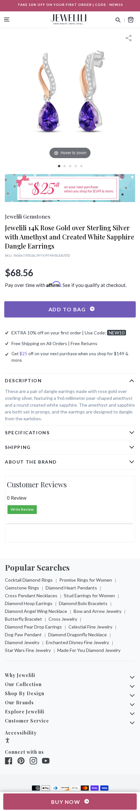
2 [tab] (64, 166)
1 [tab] (59, 166)
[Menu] (7, 19)
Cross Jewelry (63, 619)
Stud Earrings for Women (89, 595)
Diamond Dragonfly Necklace (77, 634)
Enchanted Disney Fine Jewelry (77, 642)
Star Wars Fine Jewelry (28, 650)
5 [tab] (81, 166)
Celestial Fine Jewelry (90, 626)
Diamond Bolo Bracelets (83, 603)
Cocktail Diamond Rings (29, 580)
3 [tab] (70, 166)
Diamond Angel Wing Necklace (36, 611)
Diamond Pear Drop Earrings (33, 626)
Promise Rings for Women (85, 580)
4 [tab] (76, 166)
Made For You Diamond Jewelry (88, 650)
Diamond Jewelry (22, 642)
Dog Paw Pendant (23, 634)
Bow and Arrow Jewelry (97, 611)
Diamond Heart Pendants (71, 587)
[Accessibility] (7, 741)
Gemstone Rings (22, 587)
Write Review (22, 509)
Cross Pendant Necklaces (31, 595)
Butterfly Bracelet (23, 619)
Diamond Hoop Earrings (28, 603)
